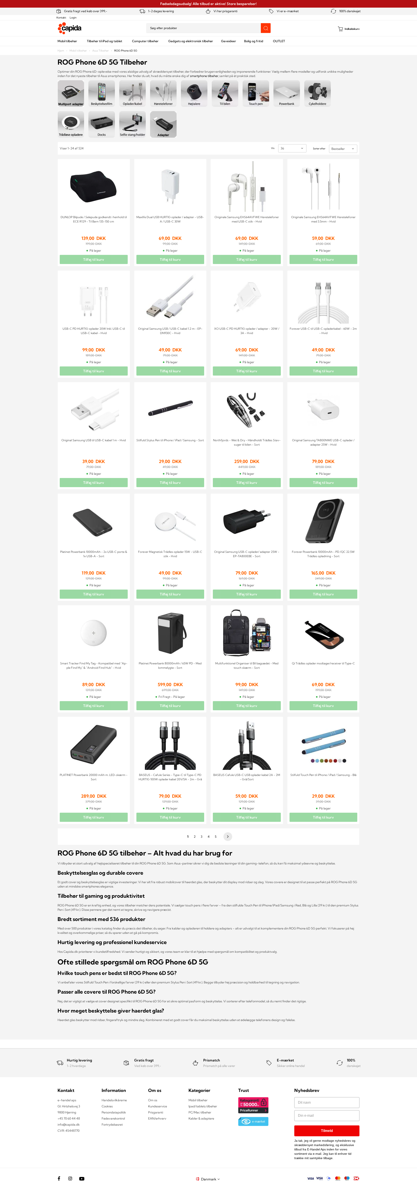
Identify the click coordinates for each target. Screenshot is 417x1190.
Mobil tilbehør (79, 50)
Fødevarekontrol (113, 1118)
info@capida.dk (69, 1124)
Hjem (61, 50)
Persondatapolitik (114, 1112)
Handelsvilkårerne (114, 1100)
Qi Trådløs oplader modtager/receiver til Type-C (323, 663)
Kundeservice (157, 1106)
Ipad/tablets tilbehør (203, 1106)
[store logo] (70, 28)
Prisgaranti (155, 1112)
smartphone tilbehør (204, 76)
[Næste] (227, 836)
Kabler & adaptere (201, 1118)
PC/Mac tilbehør (200, 1112)
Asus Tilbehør (100, 50)
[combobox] (208, 28)
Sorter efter (319, 148)
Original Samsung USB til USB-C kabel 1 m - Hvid (93, 440)
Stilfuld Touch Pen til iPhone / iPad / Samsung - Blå (323, 775)
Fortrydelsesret (112, 1124)
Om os (152, 1100)
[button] (211, 1179)
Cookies (107, 1106)
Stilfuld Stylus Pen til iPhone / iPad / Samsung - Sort (170, 440)
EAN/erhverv (157, 1118)
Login (73, 17)
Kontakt (61, 17)
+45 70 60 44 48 (69, 1118)
